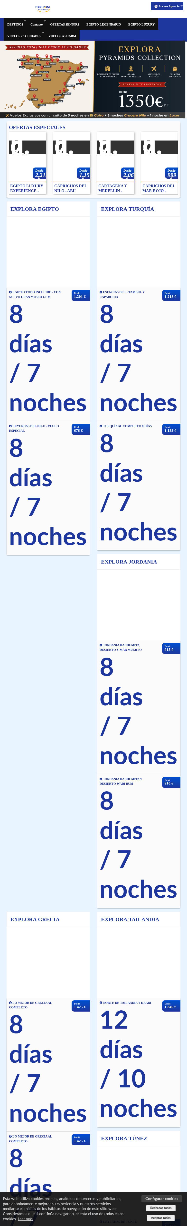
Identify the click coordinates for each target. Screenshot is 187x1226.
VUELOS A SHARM (62, 36)
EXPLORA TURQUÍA (127, 209)
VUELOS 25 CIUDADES (24, 36)
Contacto (36, 24)
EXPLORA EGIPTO (34, 209)
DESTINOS (15, 24)
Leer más (25, 1219)
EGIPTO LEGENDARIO (103, 24)
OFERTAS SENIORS (64, 24)
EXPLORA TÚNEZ (124, 1138)
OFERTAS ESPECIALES (37, 127)
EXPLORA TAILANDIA (130, 919)
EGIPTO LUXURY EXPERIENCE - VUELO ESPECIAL (26, 188)
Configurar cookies (161, 1199)
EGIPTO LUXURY (141, 24)
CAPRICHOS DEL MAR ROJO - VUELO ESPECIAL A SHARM (158, 188)
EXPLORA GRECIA (35, 919)
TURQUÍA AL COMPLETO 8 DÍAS (127, 426)
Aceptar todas (161, 1218)
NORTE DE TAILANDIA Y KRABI (126, 1003)
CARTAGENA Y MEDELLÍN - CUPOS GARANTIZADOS (114, 188)
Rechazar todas (161, 1208)
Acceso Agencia (169, 6)
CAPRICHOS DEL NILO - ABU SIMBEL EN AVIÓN (70, 188)
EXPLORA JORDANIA (129, 562)
